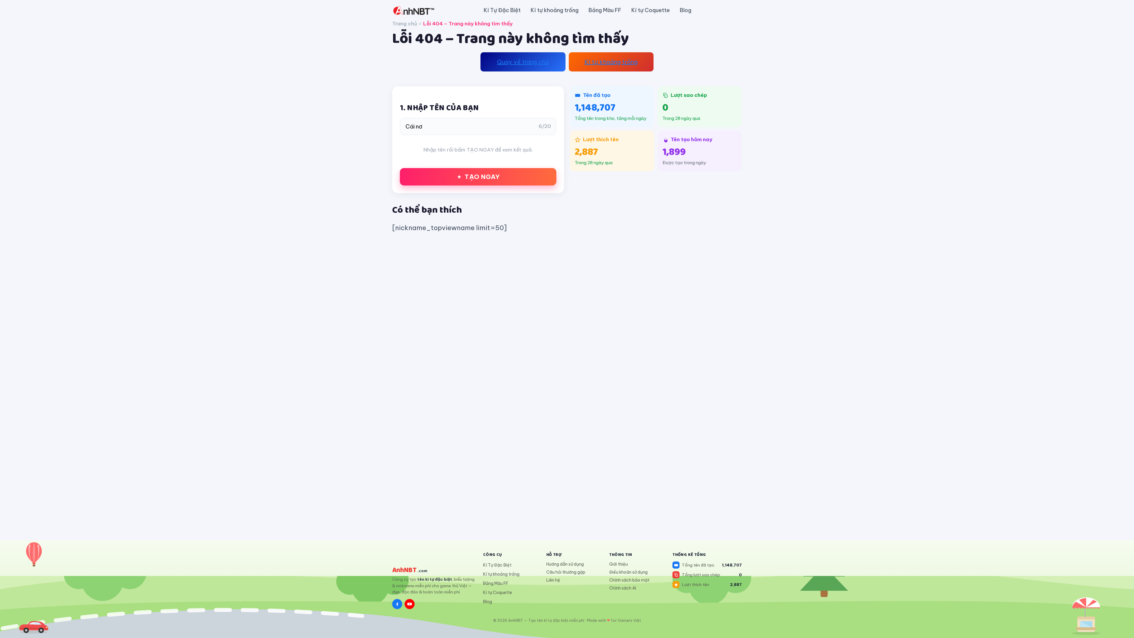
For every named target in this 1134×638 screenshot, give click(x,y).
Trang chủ (404, 23)
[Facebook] (397, 604)
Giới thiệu (618, 564)
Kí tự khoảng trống (555, 10)
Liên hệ (553, 580)
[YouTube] (410, 604)
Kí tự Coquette (650, 10)
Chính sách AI (622, 588)
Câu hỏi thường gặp (565, 572)
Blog (685, 10)
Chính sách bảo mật (629, 580)
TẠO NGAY (482, 177)
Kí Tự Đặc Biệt (502, 10)
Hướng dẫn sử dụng (565, 564)
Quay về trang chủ (523, 62)
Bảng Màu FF (605, 10)
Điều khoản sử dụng (628, 572)
